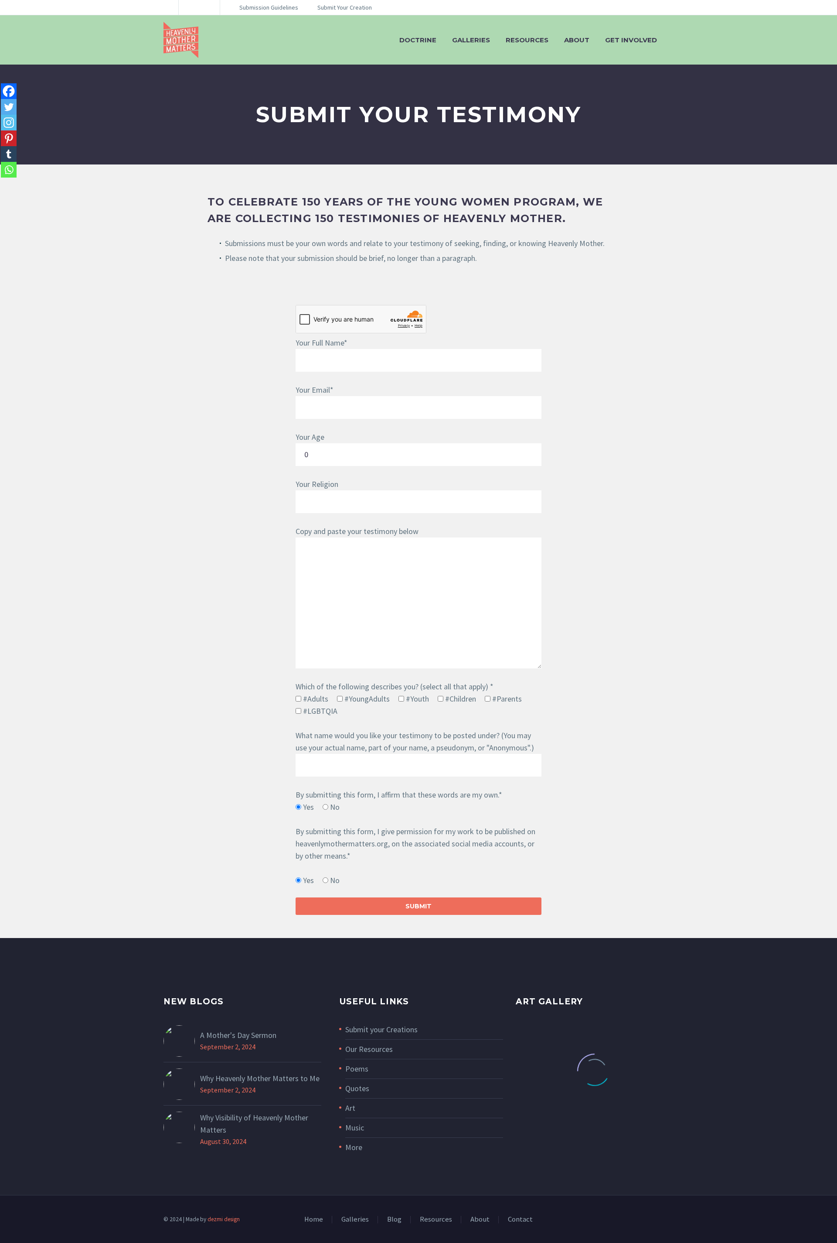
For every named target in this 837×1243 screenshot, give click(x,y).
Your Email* (314, 390)
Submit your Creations (381, 1029)
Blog (394, 1219)
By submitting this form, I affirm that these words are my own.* (399, 795)
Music (354, 1128)
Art (350, 1108)
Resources (527, 40)
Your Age (310, 437)
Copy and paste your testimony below (357, 531)
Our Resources (369, 1049)
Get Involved (631, 40)
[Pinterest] (9, 138)
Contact (520, 1219)
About (576, 40)
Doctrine (417, 40)
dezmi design (224, 1219)
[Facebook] (9, 91)
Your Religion (317, 484)
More (353, 1147)
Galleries (471, 40)
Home (313, 1219)
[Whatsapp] (9, 170)
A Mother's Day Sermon (238, 1035)
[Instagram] (198, 7)
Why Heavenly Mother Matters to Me (260, 1078)
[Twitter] (9, 107)
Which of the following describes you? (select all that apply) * (394, 686)
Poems (356, 1069)
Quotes (357, 1088)
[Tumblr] (9, 154)
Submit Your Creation (344, 7)
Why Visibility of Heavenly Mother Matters (254, 1124)
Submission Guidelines (268, 7)
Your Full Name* (321, 343)
